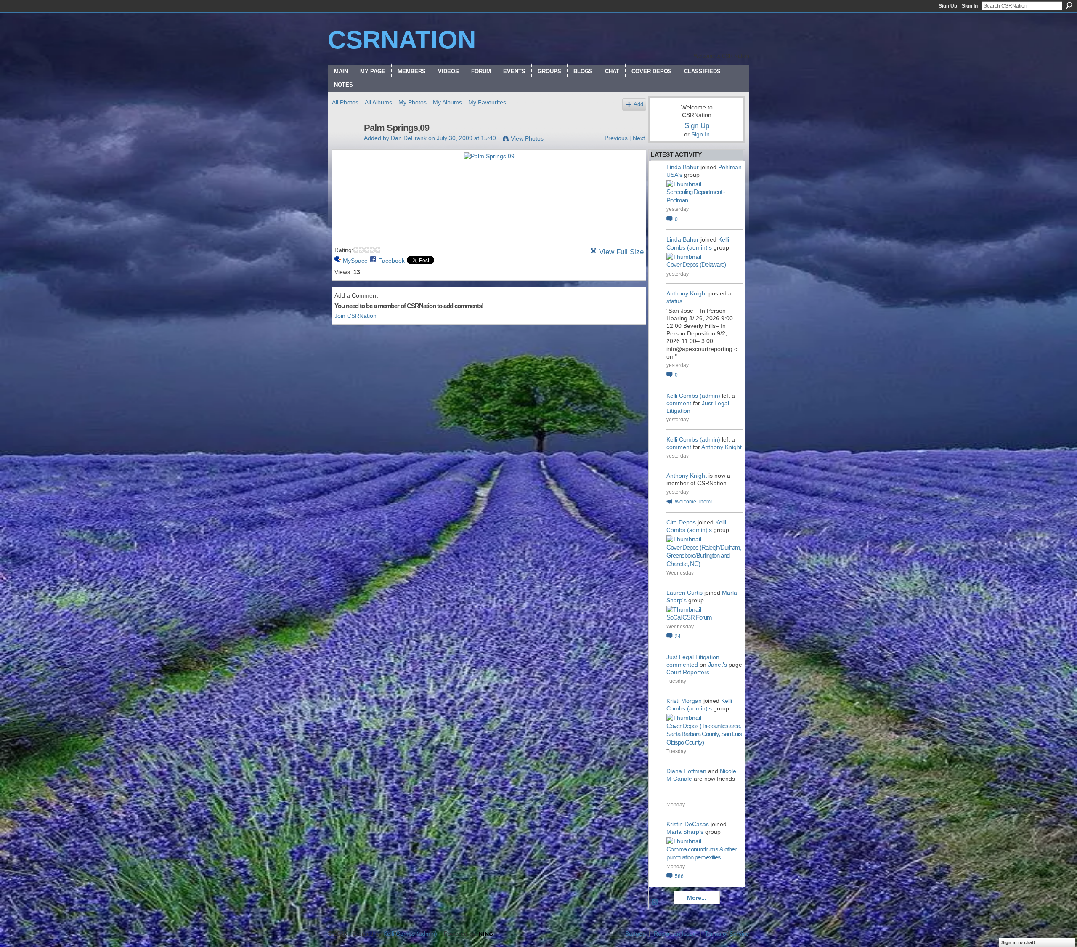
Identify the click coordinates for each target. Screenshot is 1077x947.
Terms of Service (727, 933)
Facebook (391, 260)
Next (639, 138)
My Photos (412, 102)
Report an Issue (675, 933)
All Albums (378, 102)
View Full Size (621, 252)
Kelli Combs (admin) (693, 395)
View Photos (527, 138)
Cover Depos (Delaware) (696, 264)
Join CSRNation (355, 315)
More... (696, 897)
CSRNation (402, 40)
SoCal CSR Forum (689, 617)
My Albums (447, 102)
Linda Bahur (682, 167)
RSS (655, 902)
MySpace (355, 260)
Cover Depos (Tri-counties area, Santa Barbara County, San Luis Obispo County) (704, 734)
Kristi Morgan (684, 700)
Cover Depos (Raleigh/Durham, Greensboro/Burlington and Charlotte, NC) (703, 555)
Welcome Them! (693, 502)
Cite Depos (681, 522)
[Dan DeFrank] (345, 145)
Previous (616, 138)
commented (682, 664)
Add (638, 104)
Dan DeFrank (409, 138)
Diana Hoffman (686, 771)
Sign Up (948, 6)
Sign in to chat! (1018, 942)
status (674, 301)
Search (1069, 5)
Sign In (970, 6)
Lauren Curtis (684, 592)
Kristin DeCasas (687, 824)
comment (678, 403)
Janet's (717, 664)
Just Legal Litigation (692, 657)
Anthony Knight (686, 293)
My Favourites (487, 102)
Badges (635, 933)
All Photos (345, 102)
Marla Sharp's (684, 831)
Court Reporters (687, 672)
